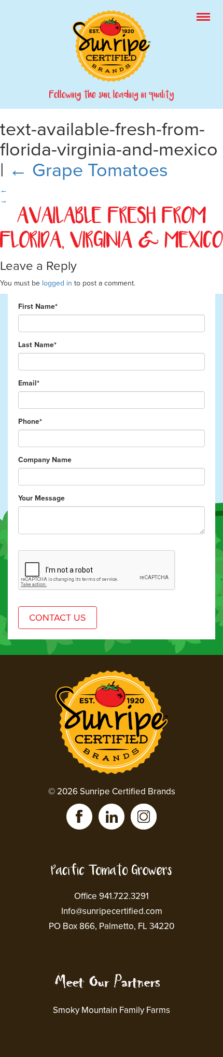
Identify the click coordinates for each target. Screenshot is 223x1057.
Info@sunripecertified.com (111, 911)
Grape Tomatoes (88, 170)
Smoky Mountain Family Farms (111, 1010)
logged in (57, 283)
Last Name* (37, 344)
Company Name (45, 459)
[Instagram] (144, 817)
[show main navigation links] (203, 17)
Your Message (41, 498)
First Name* (38, 306)
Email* (28, 383)
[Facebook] (79, 817)
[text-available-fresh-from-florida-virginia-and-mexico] (111, 211)
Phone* (30, 421)
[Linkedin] (111, 817)
